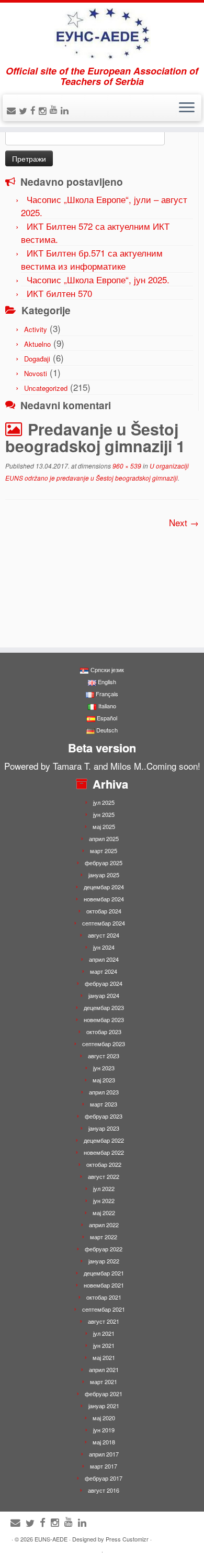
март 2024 (103, 971)
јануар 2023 (103, 1128)
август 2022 (103, 1176)
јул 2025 (104, 802)
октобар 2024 (103, 911)
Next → (184, 522)
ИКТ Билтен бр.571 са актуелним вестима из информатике (92, 259)
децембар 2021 (104, 1273)
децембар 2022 (104, 1140)
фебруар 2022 (103, 1249)
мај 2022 (104, 1212)
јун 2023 (104, 1068)
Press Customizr (127, 1539)
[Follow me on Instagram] (44, 110)
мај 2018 (104, 1442)
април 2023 (104, 1092)
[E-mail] (13, 109)
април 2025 (104, 838)
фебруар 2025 (103, 862)
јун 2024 (104, 947)
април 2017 (104, 1454)
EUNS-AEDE (51, 1539)
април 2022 (104, 1224)
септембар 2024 (103, 923)
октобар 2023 (103, 1031)
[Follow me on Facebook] (34, 109)
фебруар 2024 (103, 983)
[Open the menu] (187, 108)
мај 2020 (104, 1417)
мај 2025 (104, 826)
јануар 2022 (103, 1261)
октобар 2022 (103, 1164)
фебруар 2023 (103, 1116)
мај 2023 (104, 1080)
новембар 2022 (104, 1152)
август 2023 (103, 1055)
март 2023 (103, 1104)
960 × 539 (126, 465)
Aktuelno (37, 344)
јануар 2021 (103, 1405)
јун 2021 (104, 1345)
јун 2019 (104, 1430)
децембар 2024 (104, 886)
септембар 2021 (103, 1309)
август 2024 (103, 935)
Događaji (37, 359)
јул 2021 (104, 1333)
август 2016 (103, 1490)
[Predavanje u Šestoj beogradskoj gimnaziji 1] (102, 581)
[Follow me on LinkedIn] (66, 109)
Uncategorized (45, 388)
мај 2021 (104, 1357)
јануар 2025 (103, 874)
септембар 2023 (103, 1043)
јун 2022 (104, 1200)
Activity (35, 329)
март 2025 (103, 850)
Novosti (35, 373)
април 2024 (104, 959)
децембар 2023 (104, 1007)
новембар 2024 (104, 899)
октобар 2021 (103, 1297)
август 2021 (103, 1321)
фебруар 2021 (103, 1393)
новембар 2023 (104, 1019)
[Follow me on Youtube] (55, 108)
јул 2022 (104, 1188)
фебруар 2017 (103, 1478)
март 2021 (103, 1381)
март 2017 (103, 1466)
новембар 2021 (104, 1285)
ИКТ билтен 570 (59, 293)
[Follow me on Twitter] (24, 110)
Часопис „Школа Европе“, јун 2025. (98, 279)
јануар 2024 (103, 995)
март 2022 (103, 1236)
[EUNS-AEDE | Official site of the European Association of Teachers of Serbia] (102, 34)
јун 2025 (104, 814)
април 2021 (104, 1369)
